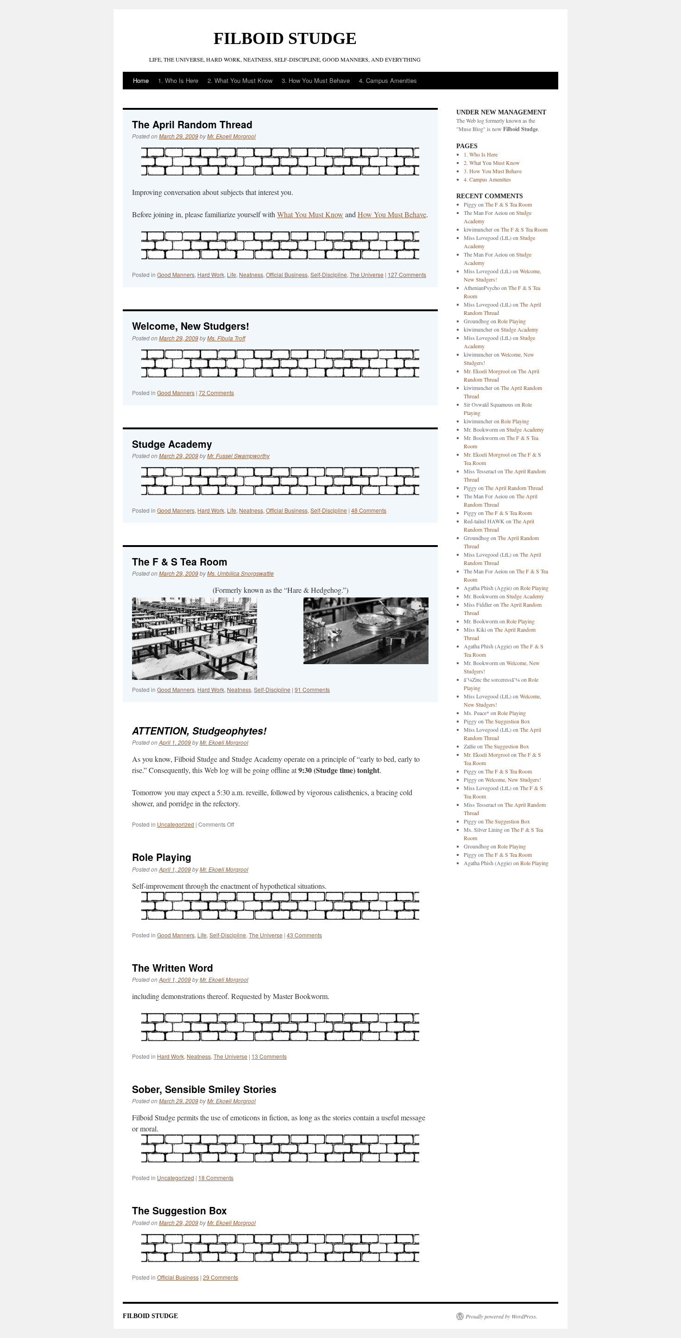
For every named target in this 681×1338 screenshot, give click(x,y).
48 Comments (368, 510)
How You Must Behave (392, 214)
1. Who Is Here (178, 80)
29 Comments (220, 1277)
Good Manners (176, 274)
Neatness (251, 274)
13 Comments (269, 1056)
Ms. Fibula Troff (226, 338)
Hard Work (210, 274)
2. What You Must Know (240, 80)
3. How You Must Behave (316, 80)
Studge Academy (172, 444)
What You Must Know (310, 214)
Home (141, 80)
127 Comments (407, 274)
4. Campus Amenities (388, 80)
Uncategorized (175, 824)
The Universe (367, 274)
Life (231, 274)
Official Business (287, 274)
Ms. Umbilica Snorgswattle (240, 573)
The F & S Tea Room (179, 561)
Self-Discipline (328, 274)
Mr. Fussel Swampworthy (238, 455)
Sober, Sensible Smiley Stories (204, 1089)
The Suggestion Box (179, 1210)
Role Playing (161, 857)
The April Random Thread (192, 124)
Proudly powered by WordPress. (501, 1316)
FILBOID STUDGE (285, 38)
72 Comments (216, 392)
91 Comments (312, 689)
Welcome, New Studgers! (190, 326)
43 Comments (304, 935)
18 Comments (215, 1177)
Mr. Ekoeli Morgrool (231, 136)
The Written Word (172, 967)
